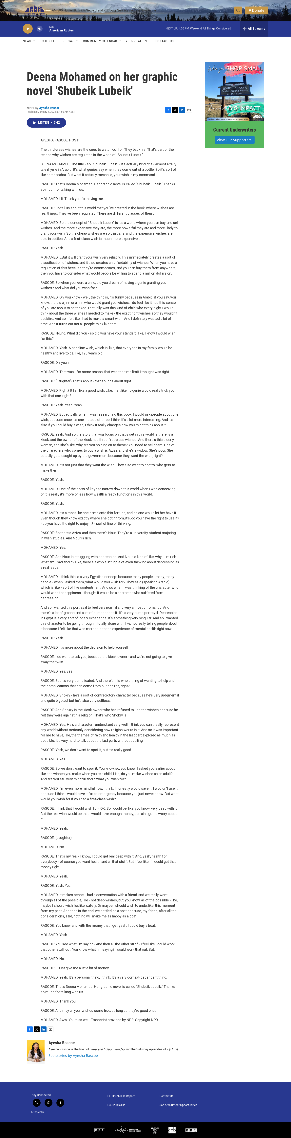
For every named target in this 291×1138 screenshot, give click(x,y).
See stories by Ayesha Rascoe (73, 1055)
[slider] (46, 29)
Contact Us (164, 41)
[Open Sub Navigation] (34, 41)
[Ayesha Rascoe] (36, 1052)
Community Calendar (100, 41)
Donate (258, 10)
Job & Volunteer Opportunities (178, 1105)
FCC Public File (116, 1105)
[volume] (39, 28)
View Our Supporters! (235, 139)
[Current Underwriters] (234, 91)
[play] (28, 29)
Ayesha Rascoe (49, 108)
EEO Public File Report (121, 1096)
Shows (69, 41)
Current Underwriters (234, 130)
